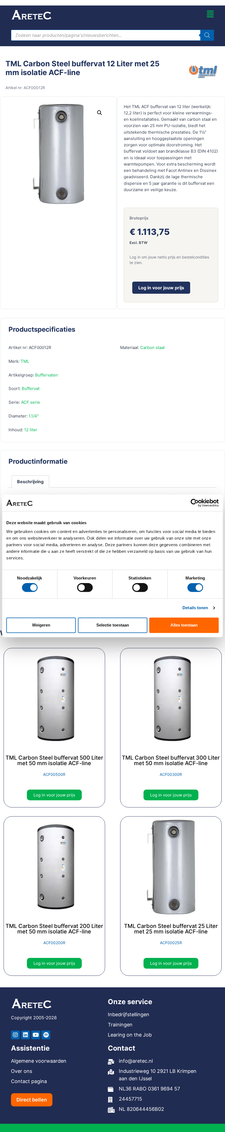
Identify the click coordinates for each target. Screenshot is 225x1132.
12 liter (30, 429)
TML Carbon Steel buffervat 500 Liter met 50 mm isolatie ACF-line (54, 760)
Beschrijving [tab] (30, 481)
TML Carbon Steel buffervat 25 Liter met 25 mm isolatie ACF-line (171, 929)
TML (25, 361)
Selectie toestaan (112, 625)
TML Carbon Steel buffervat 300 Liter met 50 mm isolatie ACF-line (171, 760)
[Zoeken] (207, 35)
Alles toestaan (184, 625)
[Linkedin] (25, 1035)
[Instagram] (15, 1035)
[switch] (85, 587)
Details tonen (195, 608)
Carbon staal (152, 347)
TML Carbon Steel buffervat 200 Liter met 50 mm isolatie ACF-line (54, 929)
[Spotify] (45, 1035)
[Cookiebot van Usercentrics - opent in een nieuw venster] (195, 503)
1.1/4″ (34, 416)
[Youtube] (35, 1035)
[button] (100, 113)
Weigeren (41, 625)
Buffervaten (46, 375)
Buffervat (31, 388)
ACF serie (30, 402)
